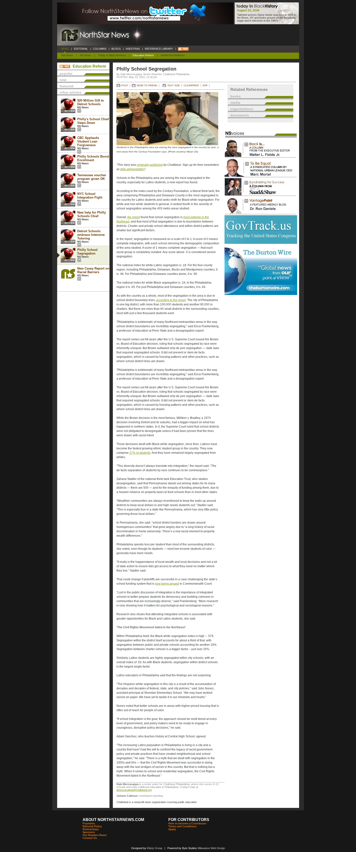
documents (239, 115)
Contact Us (90, 837)
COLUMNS (100, 48)
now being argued (167, 583)
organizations (241, 109)
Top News (67, 55)
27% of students (139, 452)
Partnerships (91, 829)
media (235, 102)
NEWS (65, 48)
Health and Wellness (173, 55)
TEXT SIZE (173, 85)
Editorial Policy (92, 826)
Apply (172, 829)
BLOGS (116, 48)
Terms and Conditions (182, 826)
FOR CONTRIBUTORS (188, 820)
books (235, 96)
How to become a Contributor (187, 823)
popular (66, 73)
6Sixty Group (154, 848)
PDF (205, 85)
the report (133, 217)
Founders (89, 823)
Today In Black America (112, 55)
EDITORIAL (80, 48)
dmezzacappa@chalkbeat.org (134, 789)
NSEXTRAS (132, 48)
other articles (70, 92)
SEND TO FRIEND (147, 85)
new (63, 80)
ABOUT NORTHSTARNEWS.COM (113, 820)
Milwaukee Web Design (211, 848)
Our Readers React (95, 835)
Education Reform (143, 55)
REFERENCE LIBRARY (158, 48)
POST (124, 85)
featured (66, 86)
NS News (85, 55)
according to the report (171, 300)
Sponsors (89, 832)
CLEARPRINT (191, 85)
